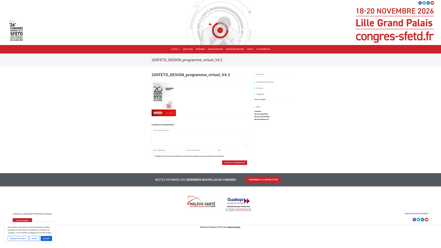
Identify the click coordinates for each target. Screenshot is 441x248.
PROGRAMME (200, 49)
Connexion (257, 111)
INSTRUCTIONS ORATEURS (235, 49)
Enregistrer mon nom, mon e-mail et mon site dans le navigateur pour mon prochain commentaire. (189, 156)
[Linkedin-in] (428, 3)
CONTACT (250, 49)
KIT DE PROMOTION (263, 49)
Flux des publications (261, 114)
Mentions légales (234, 227)
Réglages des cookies (18, 238)
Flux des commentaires (262, 116)
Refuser (34, 238)
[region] (30, 232)
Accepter (46, 238)
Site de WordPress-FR (261, 119)
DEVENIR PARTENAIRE (215, 49)
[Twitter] (424, 3)
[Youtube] (432, 3)
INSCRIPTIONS (188, 49)
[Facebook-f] (420, 3)
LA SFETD (174, 49)
